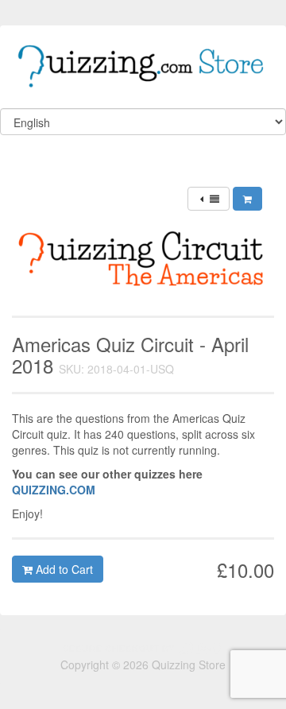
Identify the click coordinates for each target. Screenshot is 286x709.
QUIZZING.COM (53, 490)
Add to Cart (63, 569)
